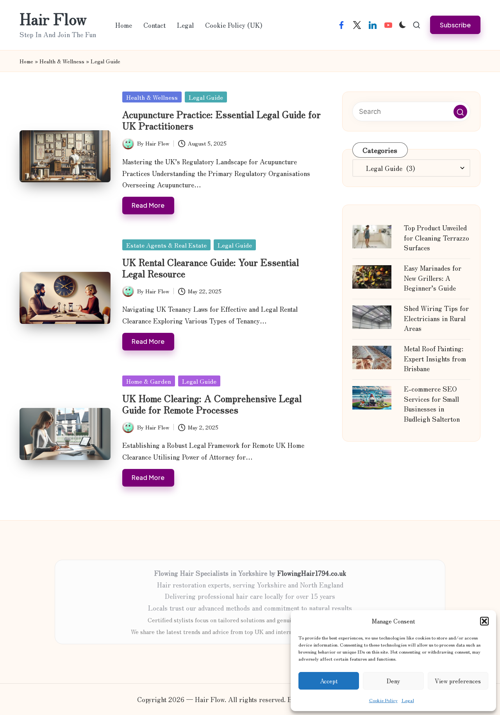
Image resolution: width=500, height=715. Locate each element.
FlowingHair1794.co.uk (311, 573)
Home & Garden (148, 381)
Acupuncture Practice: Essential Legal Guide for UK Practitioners (221, 119)
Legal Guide (206, 97)
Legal (408, 700)
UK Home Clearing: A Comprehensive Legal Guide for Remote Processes (212, 403)
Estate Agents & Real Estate (166, 245)
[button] (484, 621)
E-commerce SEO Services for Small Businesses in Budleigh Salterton (432, 404)
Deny (393, 681)
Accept (329, 681)
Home (26, 61)
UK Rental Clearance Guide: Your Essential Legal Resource (210, 267)
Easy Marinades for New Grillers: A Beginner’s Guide (432, 278)
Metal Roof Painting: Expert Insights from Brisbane (435, 358)
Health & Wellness (61, 61)
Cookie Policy (383, 700)
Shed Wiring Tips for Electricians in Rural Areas (436, 318)
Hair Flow (53, 18)
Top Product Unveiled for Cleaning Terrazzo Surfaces (436, 237)
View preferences (458, 681)
